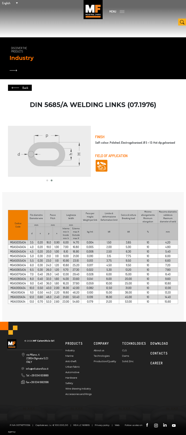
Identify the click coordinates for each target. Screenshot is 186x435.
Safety (69, 383)
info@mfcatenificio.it (37, 368)
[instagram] (156, 425)
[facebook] (147, 425)
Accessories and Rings (78, 394)
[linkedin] (165, 425)
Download (159, 343)
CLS (124, 350)
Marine (69, 355)
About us (99, 350)
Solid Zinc (128, 361)
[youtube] (174, 425)
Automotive (72, 372)
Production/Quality (105, 361)
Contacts (158, 353)
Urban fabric (72, 366)
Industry (70, 350)
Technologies (102, 355)
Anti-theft (70, 361)
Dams (125, 355)
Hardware (71, 377)
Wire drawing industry (78, 388)
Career (156, 363)
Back (25, 88)
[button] (10, 3)
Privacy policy (102, 425)
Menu (113, 11)
